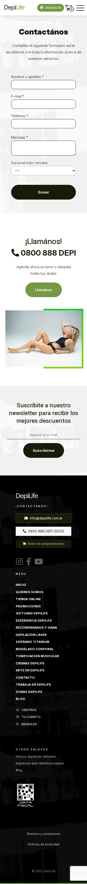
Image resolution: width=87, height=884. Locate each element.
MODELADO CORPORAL (35, 649)
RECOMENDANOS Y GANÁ (36, 627)
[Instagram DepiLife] (19, 562)
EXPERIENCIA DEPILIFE (34, 620)
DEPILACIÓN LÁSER (31, 635)
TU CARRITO (31, 717)
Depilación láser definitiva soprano (40, 763)
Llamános (43, 290)
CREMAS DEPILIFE (30, 663)
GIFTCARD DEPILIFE (32, 613)
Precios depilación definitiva (36, 756)
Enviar (43, 192)
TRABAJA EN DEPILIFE (33, 684)
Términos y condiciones (43, 834)
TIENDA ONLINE (28, 599)
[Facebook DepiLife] (27, 562)
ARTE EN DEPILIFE (30, 670)
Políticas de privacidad (43, 844)
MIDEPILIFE (29, 724)
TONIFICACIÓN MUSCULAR (37, 656)
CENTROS (28, 710)
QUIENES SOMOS (30, 592)
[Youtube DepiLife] (37, 562)
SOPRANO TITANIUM (32, 642)
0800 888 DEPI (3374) (45, 531)
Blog (19, 770)
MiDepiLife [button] (52, 7)
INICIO (21, 585)
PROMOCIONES (28, 606)
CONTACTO (25, 677)
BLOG (20, 699)
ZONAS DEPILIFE (29, 692)
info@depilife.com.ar (46, 518)
